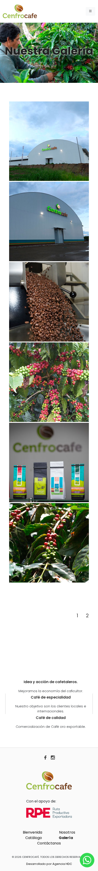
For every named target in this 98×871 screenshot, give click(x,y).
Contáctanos (49, 843)
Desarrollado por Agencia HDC (49, 864)
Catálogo (33, 837)
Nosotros (67, 832)
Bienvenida (32, 832)
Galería (66, 837)
